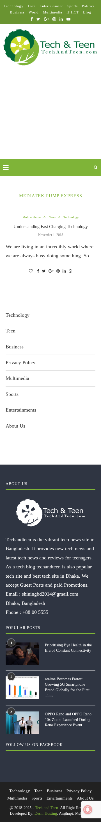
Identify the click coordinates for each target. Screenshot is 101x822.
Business (17, 12)
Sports (72, 6)
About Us (15, 426)
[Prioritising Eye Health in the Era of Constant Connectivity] (22, 653)
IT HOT (72, 12)
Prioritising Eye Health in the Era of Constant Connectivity (68, 648)
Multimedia (52, 12)
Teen (31, 6)
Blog (87, 12)
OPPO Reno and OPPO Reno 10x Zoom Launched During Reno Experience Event (68, 719)
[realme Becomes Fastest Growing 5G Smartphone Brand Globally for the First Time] (22, 687)
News (52, 217)
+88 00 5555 (35, 612)
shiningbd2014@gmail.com (50, 594)
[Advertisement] (50, 119)
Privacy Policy (20, 362)
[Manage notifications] (87, 809)
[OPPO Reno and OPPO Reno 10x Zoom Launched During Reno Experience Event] (22, 722)
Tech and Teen (46, 808)
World (34, 12)
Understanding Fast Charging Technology (50, 226)
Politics (88, 6)
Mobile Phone (31, 217)
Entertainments (21, 410)
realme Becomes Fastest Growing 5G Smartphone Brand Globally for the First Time (67, 687)
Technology (13, 6)
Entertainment (51, 6)
